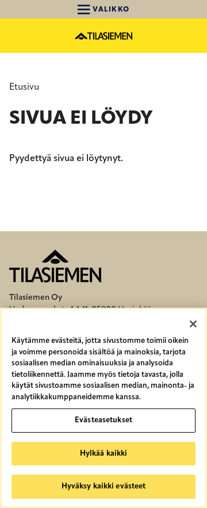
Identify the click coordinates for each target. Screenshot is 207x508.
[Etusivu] (103, 35)
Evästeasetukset (103, 420)
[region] (103, 408)
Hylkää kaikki (104, 453)
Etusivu (24, 87)
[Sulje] (193, 324)
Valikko (109, 9)
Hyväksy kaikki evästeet (104, 486)
